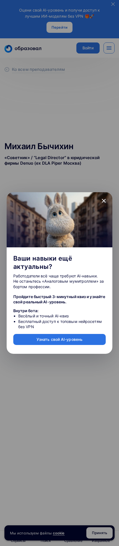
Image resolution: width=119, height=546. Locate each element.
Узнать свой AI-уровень (59, 339)
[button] (103, 200)
